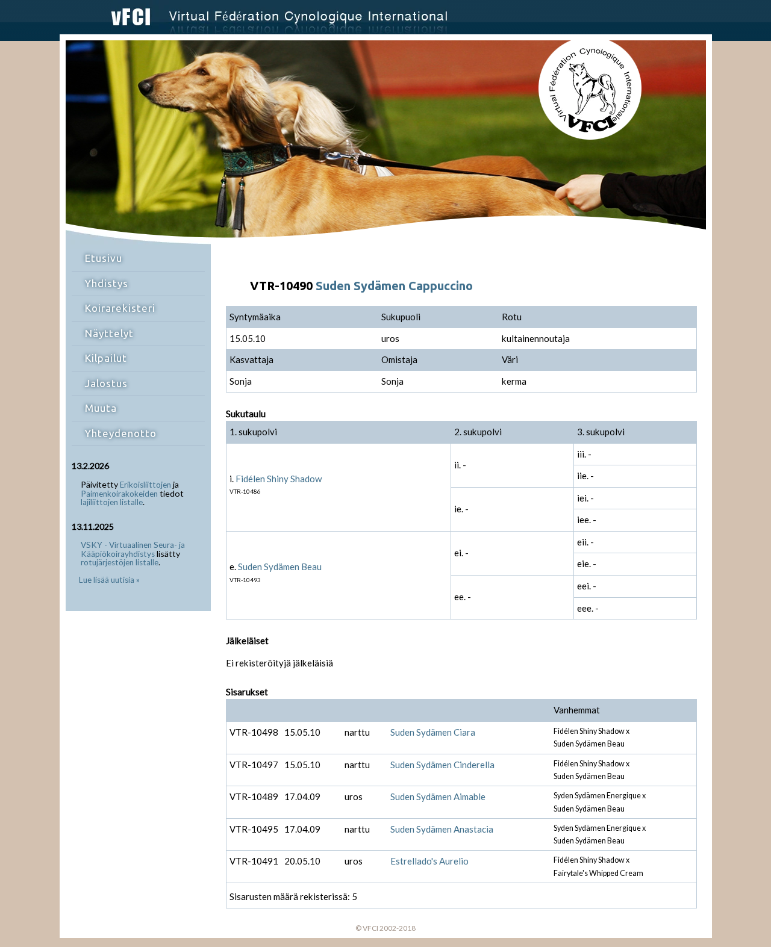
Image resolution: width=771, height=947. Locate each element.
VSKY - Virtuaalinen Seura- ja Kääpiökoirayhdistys (133, 549)
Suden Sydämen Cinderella (442, 764)
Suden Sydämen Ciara (432, 732)
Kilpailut (106, 358)
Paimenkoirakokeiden (119, 493)
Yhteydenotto (121, 433)
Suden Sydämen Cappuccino (394, 286)
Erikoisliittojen (145, 484)
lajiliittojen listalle (112, 502)
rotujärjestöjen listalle (119, 562)
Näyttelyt (109, 333)
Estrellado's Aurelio (429, 860)
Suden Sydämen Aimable (437, 796)
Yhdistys (106, 283)
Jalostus (106, 383)
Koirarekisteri (120, 308)
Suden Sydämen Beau (280, 566)
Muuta (101, 408)
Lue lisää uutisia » (109, 580)
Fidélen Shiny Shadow (279, 478)
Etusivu (103, 258)
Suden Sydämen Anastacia (441, 829)
